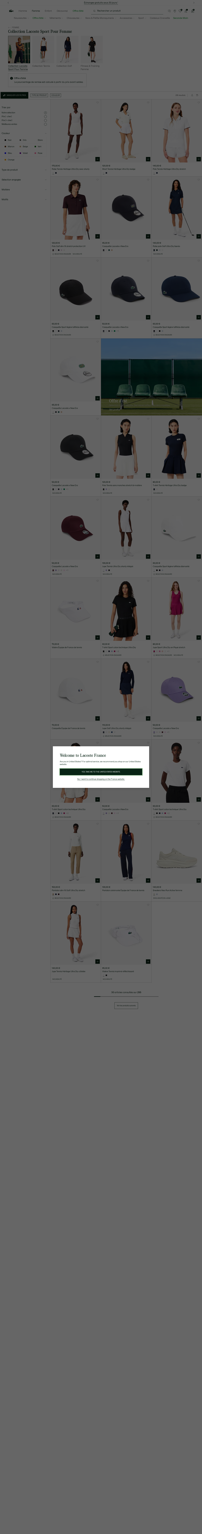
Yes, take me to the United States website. (101, 772)
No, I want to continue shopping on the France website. (101, 779)
